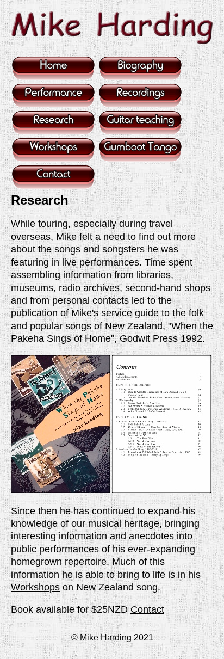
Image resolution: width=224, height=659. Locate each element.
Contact (147, 609)
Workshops (35, 587)
